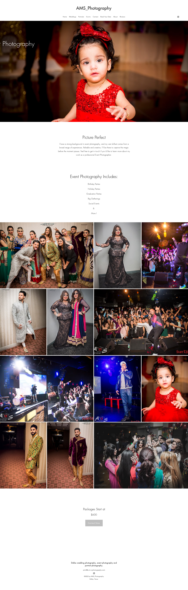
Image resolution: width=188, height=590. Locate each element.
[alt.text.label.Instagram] (178, 17)
